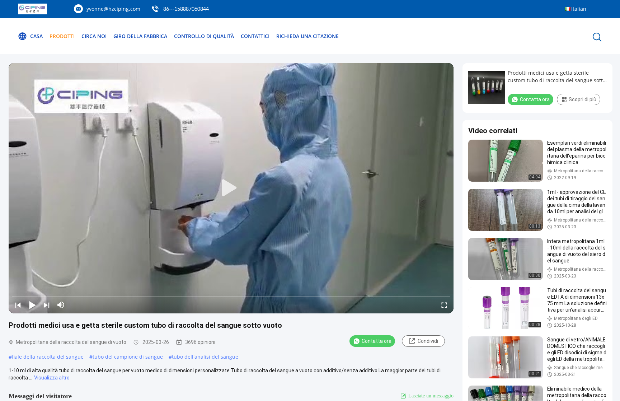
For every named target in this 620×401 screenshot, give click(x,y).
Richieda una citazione (307, 36)
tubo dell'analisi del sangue (205, 356)
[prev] (18, 304)
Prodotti (62, 36)
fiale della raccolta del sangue (48, 356)
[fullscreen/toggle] (444, 304)
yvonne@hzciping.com (113, 8)
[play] (231, 188)
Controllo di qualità (204, 36)
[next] (46, 304)
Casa (36, 36)
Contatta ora (376, 341)
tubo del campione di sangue (128, 356)
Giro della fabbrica (140, 36)
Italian (578, 8)
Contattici (255, 36)
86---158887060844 (186, 9)
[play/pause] (32, 304)
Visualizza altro (52, 378)
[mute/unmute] (61, 304)
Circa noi (94, 36)
